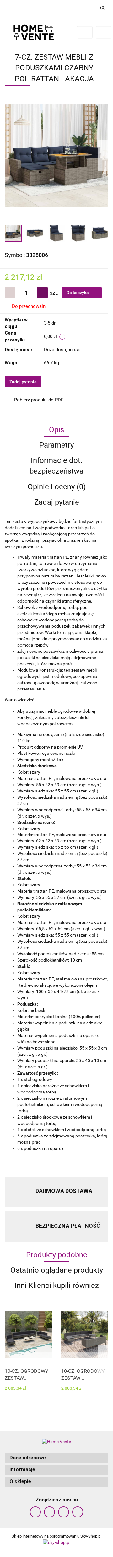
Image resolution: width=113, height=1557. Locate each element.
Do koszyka (78, 292)
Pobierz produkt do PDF (38, 400)
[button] (56, 1458)
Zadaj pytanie (23, 381)
